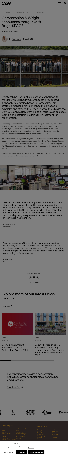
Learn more (31, 447)
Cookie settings (8, 452)
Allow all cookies (36, 452)
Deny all (22, 452)
